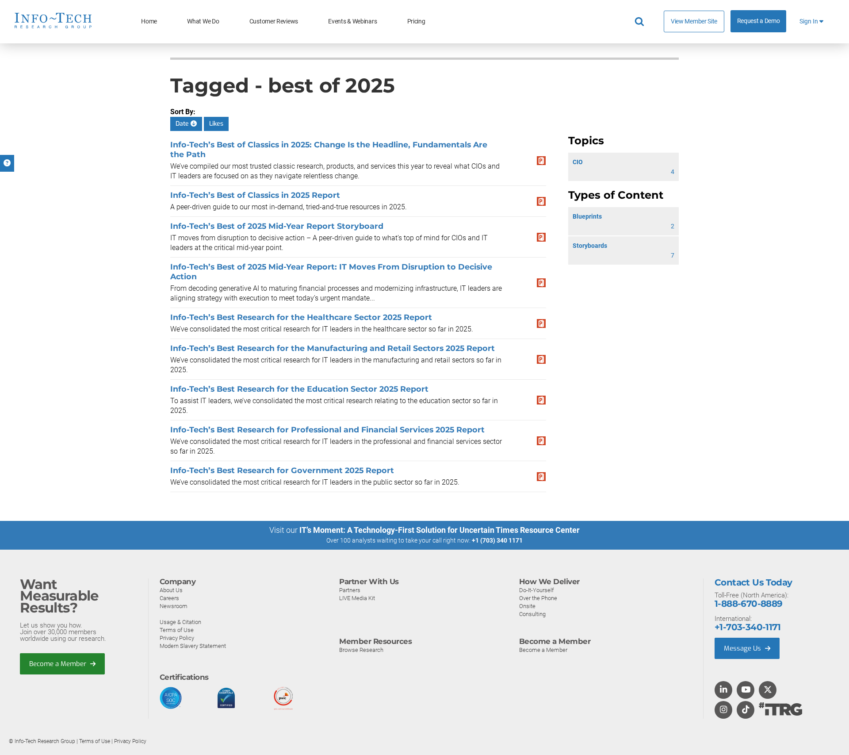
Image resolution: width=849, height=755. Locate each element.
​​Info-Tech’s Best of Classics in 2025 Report (255, 195)
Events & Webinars (352, 21)
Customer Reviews (273, 21)
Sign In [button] (809, 21)
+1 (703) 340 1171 (497, 540)
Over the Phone (538, 598)
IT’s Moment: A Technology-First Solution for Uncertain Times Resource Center (439, 530)
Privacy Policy (177, 638)
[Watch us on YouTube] (746, 690)
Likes (216, 123)
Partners (349, 590)
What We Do (203, 21)
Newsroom (173, 606)
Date (183, 123)
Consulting (532, 614)
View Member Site (694, 21)
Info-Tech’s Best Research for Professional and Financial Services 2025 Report (327, 429)
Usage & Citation (180, 622)
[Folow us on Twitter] (768, 690)
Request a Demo (758, 21)
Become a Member (58, 663)
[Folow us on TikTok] (745, 710)
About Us (171, 590)
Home (149, 21)
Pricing (416, 21)
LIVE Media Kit (357, 598)
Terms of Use (177, 630)
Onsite (527, 606)
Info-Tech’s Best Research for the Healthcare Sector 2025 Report (301, 317)
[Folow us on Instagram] (723, 710)
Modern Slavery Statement (193, 646)
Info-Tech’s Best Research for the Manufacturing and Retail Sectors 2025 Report (332, 348)
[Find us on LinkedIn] (723, 690)
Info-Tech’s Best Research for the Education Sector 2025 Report (299, 388)
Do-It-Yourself (536, 590)
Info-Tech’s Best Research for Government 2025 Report (282, 470)
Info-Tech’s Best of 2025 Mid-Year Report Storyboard (276, 226)
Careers (169, 598)
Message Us (743, 648)
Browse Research (361, 650)
